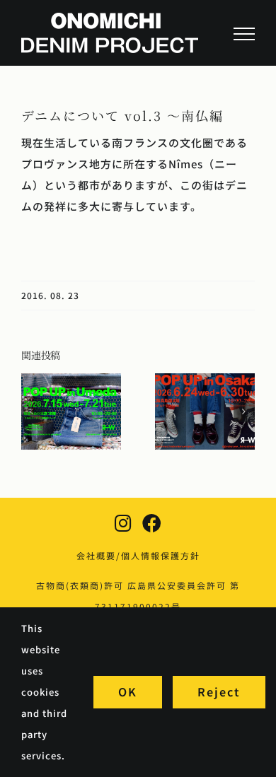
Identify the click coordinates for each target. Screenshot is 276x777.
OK (127, 691)
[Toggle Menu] (244, 34)
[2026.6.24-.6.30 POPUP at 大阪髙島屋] (205, 380)
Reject (219, 691)
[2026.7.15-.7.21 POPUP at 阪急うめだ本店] (71, 380)
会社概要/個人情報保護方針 (138, 555)
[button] (31, 411)
